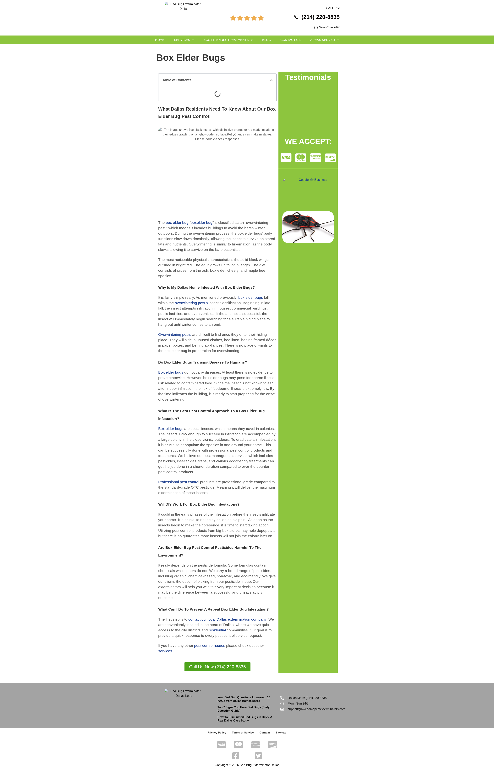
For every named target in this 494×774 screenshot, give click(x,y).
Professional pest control (178, 482)
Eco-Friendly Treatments (226, 39)
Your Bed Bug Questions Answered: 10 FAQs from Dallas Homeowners (243, 699)
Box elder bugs (170, 372)
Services (182, 39)
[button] (271, 80)
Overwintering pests (174, 334)
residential (217, 630)
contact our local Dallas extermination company (227, 619)
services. (165, 651)
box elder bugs (250, 297)
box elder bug (177, 223)
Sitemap (281, 732)
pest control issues (209, 646)
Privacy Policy (217, 732)
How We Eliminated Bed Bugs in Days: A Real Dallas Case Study (244, 718)
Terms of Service (243, 732)
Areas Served (322, 39)
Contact (265, 732)
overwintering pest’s (191, 303)
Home (159, 39)
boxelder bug (201, 223)
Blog (266, 39)
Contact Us (290, 39)
